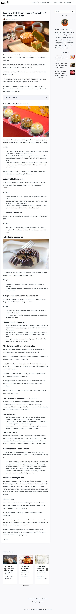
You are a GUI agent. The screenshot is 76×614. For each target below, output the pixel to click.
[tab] (23, 585)
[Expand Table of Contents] (46, 97)
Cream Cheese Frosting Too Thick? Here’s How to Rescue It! (41, 570)
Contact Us (45, 599)
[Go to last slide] (5, 569)
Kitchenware (67, 2)
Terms (42, 602)
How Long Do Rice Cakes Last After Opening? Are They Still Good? (9, 570)
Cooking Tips (35, 2)
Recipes (49, 2)
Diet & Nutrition (58, 2)
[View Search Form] (73, 2)
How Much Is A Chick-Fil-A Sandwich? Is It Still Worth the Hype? (61, 58)
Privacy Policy (36, 602)
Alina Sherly (10, 19)
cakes (5, 539)
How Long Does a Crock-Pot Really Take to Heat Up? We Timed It (61, 65)
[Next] (47, 569)
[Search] (73, 11)
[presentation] (10, 559)
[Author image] (4, 19)
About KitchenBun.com (34, 599)
